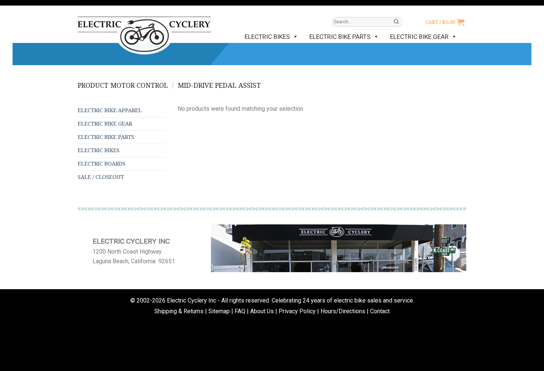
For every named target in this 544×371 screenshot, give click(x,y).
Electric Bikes (267, 36)
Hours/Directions (342, 311)
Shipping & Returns (179, 311)
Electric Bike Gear (419, 36)
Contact (380, 311)
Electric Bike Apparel (110, 110)
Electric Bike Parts (339, 36)
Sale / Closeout (101, 177)
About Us (262, 311)
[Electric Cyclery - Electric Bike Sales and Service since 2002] (144, 31)
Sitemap (219, 311)
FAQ (240, 311)
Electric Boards (101, 164)
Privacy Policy (297, 311)
